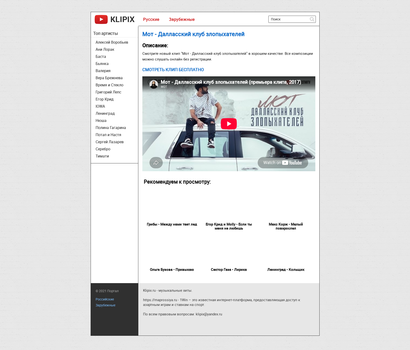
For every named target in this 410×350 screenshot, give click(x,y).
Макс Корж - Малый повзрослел (286, 226)
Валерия (103, 70)
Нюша (101, 120)
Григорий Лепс (108, 92)
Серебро (103, 149)
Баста (101, 56)
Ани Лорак (105, 49)
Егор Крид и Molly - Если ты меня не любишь (229, 226)
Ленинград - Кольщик (285, 269)
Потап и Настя (108, 134)
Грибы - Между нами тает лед (172, 224)
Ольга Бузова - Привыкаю (172, 269)
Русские (151, 19)
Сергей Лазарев (110, 141)
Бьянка (102, 63)
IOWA (100, 106)
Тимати (102, 156)
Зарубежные (182, 19)
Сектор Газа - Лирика (229, 269)
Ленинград (105, 113)
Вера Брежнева (109, 77)
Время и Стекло (109, 85)
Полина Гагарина (111, 127)
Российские (105, 299)
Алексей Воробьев (112, 42)
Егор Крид (105, 99)
